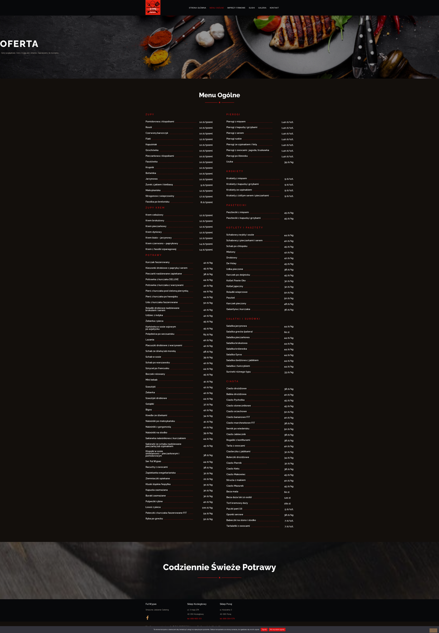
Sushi (252, 8)
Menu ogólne (217, 8)
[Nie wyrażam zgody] (433, 630)
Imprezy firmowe (236, 8)
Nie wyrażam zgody (277, 629)
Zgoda (264, 629)
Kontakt (274, 8)
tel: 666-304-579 (227, 618)
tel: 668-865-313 (194, 618)
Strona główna (197, 8)
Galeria (262, 8)
